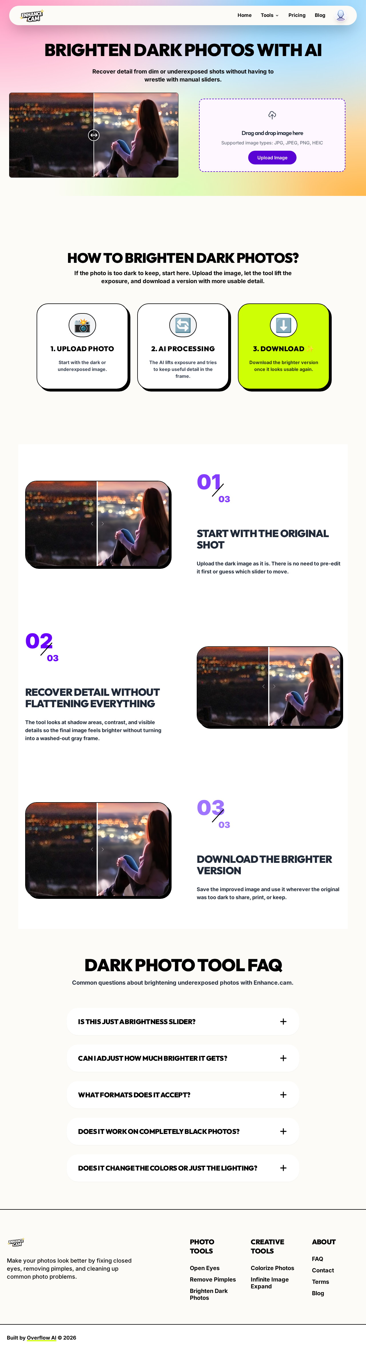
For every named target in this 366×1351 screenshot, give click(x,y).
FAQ (317, 1258)
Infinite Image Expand (270, 1283)
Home (245, 15)
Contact (323, 1270)
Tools (267, 15)
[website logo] (71, 1242)
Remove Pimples (213, 1279)
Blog (320, 15)
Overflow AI (41, 1338)
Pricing (297, 15)
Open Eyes (205, 1268)
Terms (320, 1281)
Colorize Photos (272, 1268)
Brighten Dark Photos (209, 1294)
